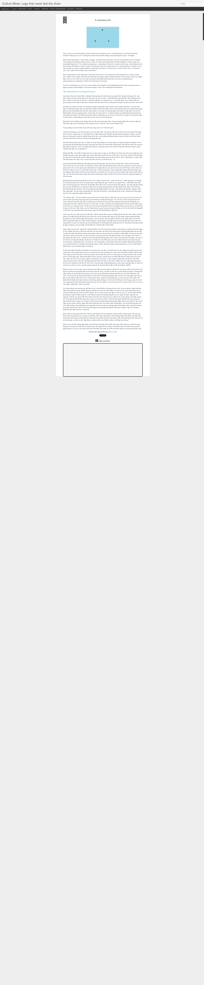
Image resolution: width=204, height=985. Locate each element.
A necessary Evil (103, 20)
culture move (112, 332)
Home (15, 9)
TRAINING (44, 9)
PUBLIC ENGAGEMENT (58, 9)
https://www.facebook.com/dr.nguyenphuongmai (79, 91)
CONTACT (78, 9)
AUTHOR (71, 9)
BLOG (30, 9)
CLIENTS (36, 9)
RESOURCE (22, 9)
